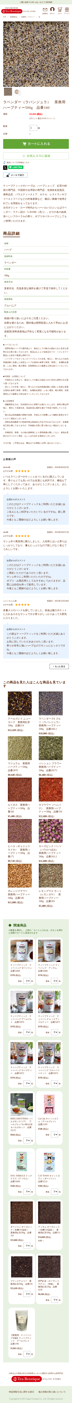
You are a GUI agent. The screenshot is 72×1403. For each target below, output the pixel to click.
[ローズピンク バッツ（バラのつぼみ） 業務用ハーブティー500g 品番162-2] (51, 831)
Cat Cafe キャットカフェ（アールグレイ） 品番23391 (48, 1121)
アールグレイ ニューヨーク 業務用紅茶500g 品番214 (19, 722)
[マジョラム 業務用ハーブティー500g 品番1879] (20, 748)
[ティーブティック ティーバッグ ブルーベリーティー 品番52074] (49, 1053)
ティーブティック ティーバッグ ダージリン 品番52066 (22, 968)
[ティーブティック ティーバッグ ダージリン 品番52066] (21, 951)
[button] (6, 52)
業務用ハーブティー (28, 17)
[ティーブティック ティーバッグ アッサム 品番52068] (49, 951)
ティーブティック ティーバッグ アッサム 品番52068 (49, 968)
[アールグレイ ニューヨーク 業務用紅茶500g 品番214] (20, 703)
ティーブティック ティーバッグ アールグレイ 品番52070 (21, 1019)
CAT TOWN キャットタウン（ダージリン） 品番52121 (49, 1179)
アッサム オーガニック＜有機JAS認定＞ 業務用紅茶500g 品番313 (49, 1230)
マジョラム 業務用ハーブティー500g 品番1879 (19, 767)
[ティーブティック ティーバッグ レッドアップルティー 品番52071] (49, 1002)
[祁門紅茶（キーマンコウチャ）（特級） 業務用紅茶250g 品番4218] (49, 1267)
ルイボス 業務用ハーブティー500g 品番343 (19, 808)
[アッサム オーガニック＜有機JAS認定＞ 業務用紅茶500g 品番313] (49, 1213)
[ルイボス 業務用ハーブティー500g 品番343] (20, 789)
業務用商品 (13, 17)
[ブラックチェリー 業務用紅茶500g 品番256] (21, 1267)
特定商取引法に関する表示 (21, 1392)
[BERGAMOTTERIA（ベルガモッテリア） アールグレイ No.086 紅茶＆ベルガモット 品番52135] (21, 1104)
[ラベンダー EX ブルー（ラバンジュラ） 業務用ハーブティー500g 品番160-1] (51, 703)
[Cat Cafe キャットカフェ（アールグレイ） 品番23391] (49, 1104)
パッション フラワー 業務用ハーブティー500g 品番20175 (51, 767)
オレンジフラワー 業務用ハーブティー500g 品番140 (19, 894)
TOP (4, 17)
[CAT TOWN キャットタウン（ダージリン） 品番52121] (49, 1161)
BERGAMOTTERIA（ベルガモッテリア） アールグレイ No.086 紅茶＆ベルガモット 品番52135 (21, 1124)
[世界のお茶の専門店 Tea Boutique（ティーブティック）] (18, 13)
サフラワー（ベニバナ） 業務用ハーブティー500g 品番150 (50, 808)
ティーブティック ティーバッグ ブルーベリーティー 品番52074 (49, 1070)
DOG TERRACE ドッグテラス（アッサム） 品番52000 (21, 1179)
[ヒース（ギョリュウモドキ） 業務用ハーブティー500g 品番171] (20, 831)
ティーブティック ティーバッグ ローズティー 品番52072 (21, 1070)
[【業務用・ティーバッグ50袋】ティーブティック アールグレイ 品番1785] (21, 1321)
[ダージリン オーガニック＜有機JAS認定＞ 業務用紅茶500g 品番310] (21, 1213)
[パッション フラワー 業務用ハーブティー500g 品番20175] (51, 748)
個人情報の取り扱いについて (52, 1392)
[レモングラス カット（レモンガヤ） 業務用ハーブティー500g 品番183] (51, 876)
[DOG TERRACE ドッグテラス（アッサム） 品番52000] (21, 1161)
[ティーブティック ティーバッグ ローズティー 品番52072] (21, 1053)
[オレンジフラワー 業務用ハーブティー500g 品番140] (20, 876)
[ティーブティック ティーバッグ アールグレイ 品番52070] (21, 1002)
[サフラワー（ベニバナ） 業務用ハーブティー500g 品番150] (51, 789)
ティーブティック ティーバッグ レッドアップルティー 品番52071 (49, 1019)
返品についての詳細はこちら (18, 162)
